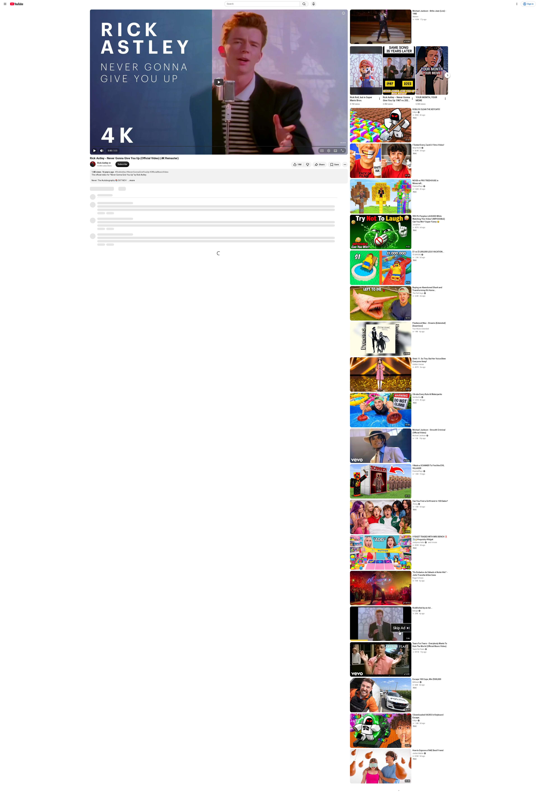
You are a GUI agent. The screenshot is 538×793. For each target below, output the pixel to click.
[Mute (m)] (102, 150)
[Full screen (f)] (342, 150)
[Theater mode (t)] (335, 150)
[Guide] (5, 4)
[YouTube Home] (16, 4)
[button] (112, 150)
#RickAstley (120, 172)
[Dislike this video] (307, 164)
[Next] (447, 75)
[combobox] (263, 4)
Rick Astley (102, 163)
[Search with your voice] (313, 4)
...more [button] (131, 180)
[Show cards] (343, 13)
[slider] (219, 146)
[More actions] (345, 164)
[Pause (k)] (94, 150)
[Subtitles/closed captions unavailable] (322, 150)
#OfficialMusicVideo (158, 172)
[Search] (304, 4)
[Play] (219, 82)
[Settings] (517, 4)
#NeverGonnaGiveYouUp (137, 172)
